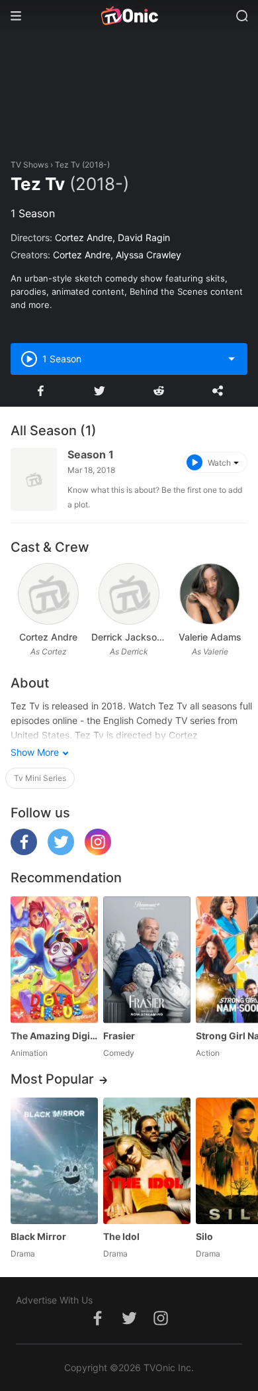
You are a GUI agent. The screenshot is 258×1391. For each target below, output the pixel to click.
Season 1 (90, 454)
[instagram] (98, 851)
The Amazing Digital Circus (54, 1035)
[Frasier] (147, 959)
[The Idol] (147, 1161)
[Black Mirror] (54, 1161)
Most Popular (52, 1079)
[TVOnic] (129, 16)
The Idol (121, 1236)
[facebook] (24, 851)
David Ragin (144, 237)
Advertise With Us (54, 1300)
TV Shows (29, 165)
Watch (219, 463)
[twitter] (61, 851)
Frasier (119, 1035)
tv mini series (40, 778)
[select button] (231, 359)
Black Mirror (38, 1236)
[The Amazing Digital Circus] (54, 959)
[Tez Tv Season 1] (34, 479)
